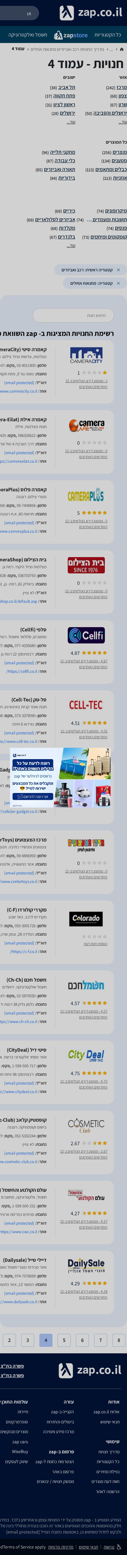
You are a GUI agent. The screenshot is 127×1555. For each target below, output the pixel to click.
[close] (108, 749)
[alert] (64, 777)
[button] (108, 749)
